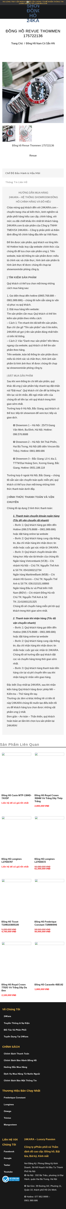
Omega (7, 1111)
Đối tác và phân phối (15, 1030)
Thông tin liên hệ (16, 182)
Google (8, 1158)
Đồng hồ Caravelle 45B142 (49, 984)
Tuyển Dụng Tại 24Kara (16, 1036)
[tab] (33, 173)
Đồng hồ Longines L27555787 (12, 860)
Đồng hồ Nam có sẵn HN (40, 43)
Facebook (9, 1151)
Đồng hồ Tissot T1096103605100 (10, 923)
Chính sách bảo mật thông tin (20, 1080)
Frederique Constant (14, 1097)
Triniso (7, 1118)
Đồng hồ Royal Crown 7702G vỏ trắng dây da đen (14, 987)
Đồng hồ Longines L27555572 (45, 860)
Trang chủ (17, 43)
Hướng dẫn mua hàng (15, 1067)
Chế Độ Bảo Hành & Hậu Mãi (22, 173)
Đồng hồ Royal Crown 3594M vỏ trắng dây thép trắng (48, 798)
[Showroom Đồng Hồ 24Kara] (33, 12)
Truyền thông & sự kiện (17, 1023)
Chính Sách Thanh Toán (16, 1053)
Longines (9, 1104)
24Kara (7, 1016)
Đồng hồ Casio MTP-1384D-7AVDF (16, 797)
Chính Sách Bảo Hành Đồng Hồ (20, 1060)
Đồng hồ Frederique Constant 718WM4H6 (46, 923)
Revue (33, 155)
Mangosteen (10, 1124)
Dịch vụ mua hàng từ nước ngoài (22, 1074)
